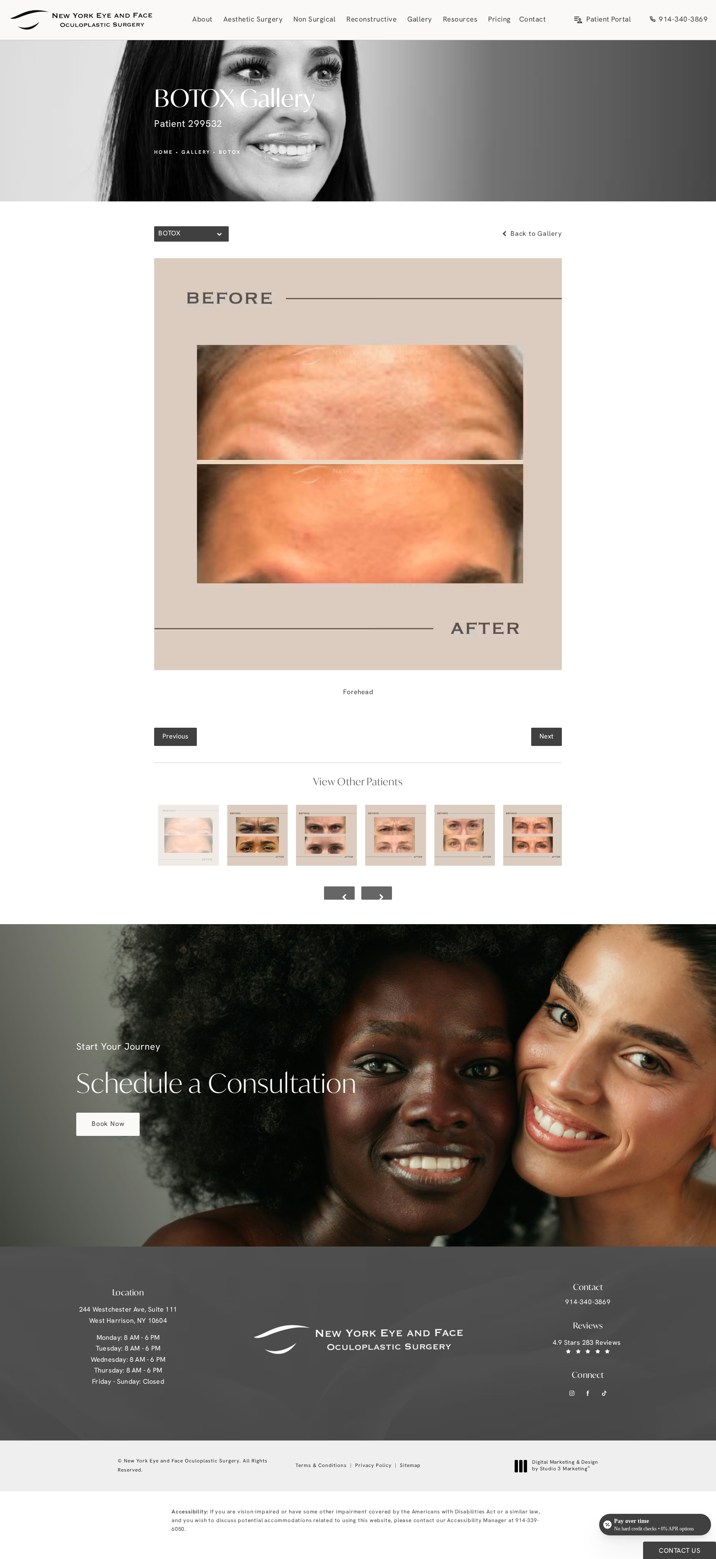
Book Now (108, 1124)
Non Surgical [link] (314, 19)
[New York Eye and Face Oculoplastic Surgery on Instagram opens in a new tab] (572, 1393)
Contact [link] (532, 19)
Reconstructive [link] (371, 19)
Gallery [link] (419, 19)
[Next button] (376, 893)
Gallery (195, 152)
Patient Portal (608, 19)
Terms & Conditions (321, 1465)
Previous (175, 737)
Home (163, 152)
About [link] (202, 19)
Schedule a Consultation (216, 1071)
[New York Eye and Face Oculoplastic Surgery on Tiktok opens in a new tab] (604, 1393)
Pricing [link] (499, 19)
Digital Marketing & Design (565, 1466)
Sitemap (410, 1465)
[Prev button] (339, 893)
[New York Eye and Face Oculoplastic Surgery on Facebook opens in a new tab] (588, 1393)
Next (546, 737)
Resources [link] (460, 19)
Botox (230, 152)
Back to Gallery (535, 234)
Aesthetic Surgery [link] (253, 19)
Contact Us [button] (679, 1551)
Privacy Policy (373, 1465)
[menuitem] (203, 20)
